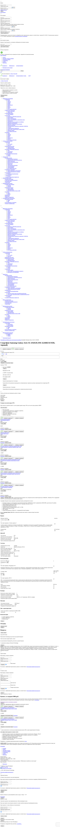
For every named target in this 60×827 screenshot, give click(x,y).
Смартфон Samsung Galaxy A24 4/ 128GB (8, 708)
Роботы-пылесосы (11, 161)
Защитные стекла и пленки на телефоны (16, 121)
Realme (9, 103)
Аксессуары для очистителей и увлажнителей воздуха (18, 294)
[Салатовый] (5, 357)
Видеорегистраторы (9, 199)
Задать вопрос (3, 632)
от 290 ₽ (8, 367)
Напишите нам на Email (7, 67)
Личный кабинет (19, 65)
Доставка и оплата (6, 750)
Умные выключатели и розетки (14, 171)
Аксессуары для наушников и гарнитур (15, 271)
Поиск (22, 70)
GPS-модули (10, 324)
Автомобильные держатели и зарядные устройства (18, 126)
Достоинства (13, 682)
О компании (5, 60)
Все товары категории (12, 109)
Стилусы (9, 127)
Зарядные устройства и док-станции (15, 124)
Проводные (10, 152)
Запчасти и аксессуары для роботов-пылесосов (17, 293)
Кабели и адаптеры (11, 125)
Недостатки (13, 685)
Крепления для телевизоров (13, 272)
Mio (8, 201)
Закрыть (4, 368)
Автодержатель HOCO (5, 420)
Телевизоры (7, 142)
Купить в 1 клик (8, 429)
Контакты (5, 62)
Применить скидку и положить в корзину (8, 701)
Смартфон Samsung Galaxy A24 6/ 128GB (8, 720)
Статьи (4, 61)
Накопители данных (9, 187)
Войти (2, 11)
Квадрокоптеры (8, 181)
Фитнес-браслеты (11, 111)
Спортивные (10, 151)
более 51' (9, 145)
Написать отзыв (4, 626)
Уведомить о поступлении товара (7, 362)
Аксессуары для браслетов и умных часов (16, 129)
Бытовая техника (8, 157)
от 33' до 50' (10, 144)
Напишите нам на (6, 768)
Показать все (10, 104)
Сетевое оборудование (9, 184)
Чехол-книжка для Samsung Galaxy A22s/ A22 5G (10, 474)
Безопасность (7, 172)
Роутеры (9, 185)
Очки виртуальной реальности (11, 180)
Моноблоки (7, 195)
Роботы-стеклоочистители (13, 162)
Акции (4, 57)
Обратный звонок (4, 95)
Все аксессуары (4, 407)
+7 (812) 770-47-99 (13, 73)
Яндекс (9, 155)
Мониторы (7, 196)
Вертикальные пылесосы (13, 158)
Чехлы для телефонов (12, 118)
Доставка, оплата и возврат (8, 58)
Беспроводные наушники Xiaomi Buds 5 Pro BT (9, 460)
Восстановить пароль (5, 46)
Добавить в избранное (7, 349)
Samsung (9, 101)
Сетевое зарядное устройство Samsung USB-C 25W (10, 447)
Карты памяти (10, 117)
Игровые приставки (9, 179)
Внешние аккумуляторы (12, 122)
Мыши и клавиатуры (9, 197)
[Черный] (2, 357)
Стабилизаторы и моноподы (13, 128)
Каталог (2, 96)
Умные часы (10, 112)
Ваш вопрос (13, 663)
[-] (6, 357)
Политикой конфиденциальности (33, 666)
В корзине (2, 429)
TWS (8, 150)
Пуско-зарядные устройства (10, 202)
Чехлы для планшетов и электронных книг (16, 119)
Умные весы (10, 164)
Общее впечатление (15, 687)
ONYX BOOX (10, 114)
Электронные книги (9, 113)
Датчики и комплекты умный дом (12, 177)
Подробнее (37, 699)
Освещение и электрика (10, 169)
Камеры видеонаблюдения (13, 173)
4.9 (1, 72)
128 (6, 353)
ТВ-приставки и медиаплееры (11, 153)
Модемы (9, 186)
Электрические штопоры (13, 165)
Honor (9, 105)
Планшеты (7, 132)
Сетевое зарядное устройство (6, 487)
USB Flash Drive (11, 189)
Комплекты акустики (9, 257)
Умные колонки (11, 147)
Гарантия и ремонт (6, 59)
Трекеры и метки (11, 130)
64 (3, 353)
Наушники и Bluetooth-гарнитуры (14, 116)
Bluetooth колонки (11, 148)
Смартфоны (7, 99)
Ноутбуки (7, 191)
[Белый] (3, 357)
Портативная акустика (9, 146)
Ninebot (9, 335)
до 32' (9, 143)
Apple (9, 100)
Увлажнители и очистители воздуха (15, 160)
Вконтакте (5, 764)
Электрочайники (11, 166)
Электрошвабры (11, 167)
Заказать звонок (4, 790)
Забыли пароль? (3, 10)
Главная (4, 748)
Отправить (3, 664)
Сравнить (4, 65)
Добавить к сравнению (19, 349)
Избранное (11, 65)
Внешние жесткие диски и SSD (14, 190)
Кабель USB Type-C (4, 433)
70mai (9, 200)
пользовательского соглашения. (21, 36)
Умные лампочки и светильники (14, 170)
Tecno (9, 108)
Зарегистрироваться (4, 33)
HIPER (9, 334)
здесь (26, 741)
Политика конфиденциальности (6, 772)
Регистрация (3, 12)
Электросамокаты (8, 333)
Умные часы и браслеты (10, 110)
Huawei (9, 107)
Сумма (26, 75)
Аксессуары (7, 115)
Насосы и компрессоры (9, 203)
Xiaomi (9, 102)
